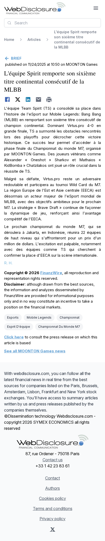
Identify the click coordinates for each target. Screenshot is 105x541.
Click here (14, 337)
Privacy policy (52, 518)
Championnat (70, 317)
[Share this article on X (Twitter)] (18, 99)
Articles (34, 39)
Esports (13, 317)
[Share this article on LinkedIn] (28, 99)
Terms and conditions (52, 508)
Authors (52, 488)
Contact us (53, 459)
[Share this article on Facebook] (7, 99)
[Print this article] (49, 99)
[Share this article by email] (38, 99)
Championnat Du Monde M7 (59, 327)
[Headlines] (34, 8)
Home (9, 39)
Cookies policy (52, 498)
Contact (52, 478)
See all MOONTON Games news (34, 351)
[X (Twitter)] (52, 529)
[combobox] (52, 22)
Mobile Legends (39, 317)
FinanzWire (51, 272)
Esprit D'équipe (18, 327)
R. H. (8, 262)
